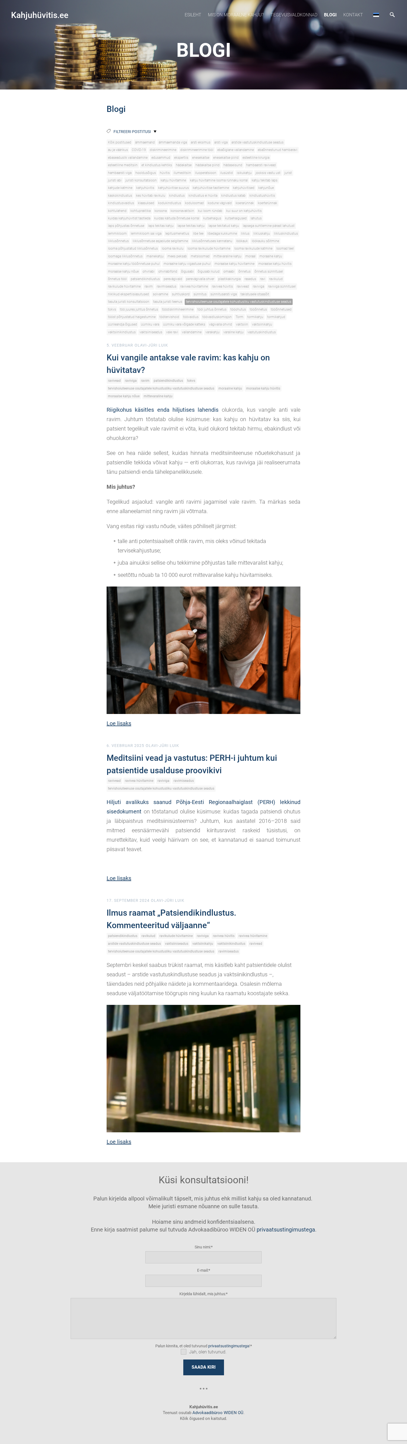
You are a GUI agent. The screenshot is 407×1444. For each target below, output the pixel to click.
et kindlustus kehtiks (156, 165)
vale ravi (172, 332)
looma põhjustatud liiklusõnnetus (133, 248)
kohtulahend (117, 211)
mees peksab (177, 256)
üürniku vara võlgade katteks (184, 324)
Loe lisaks (119, 723)
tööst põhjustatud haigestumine (132, 317)
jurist (288, 173)
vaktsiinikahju (262, 324)
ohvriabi (148, 271)
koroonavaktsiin (182, 211)
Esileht (193, 14)
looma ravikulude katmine (253, 248)
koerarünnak (245, 203)
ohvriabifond (167, 271)
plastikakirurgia (229, 279)
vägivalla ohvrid (220, 324)
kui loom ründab (210, 211)
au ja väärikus (118, 150)
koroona (160, 211)
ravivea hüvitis (222, 286)
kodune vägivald (220, 203)
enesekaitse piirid (226, 158)
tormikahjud (276, 317)
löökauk (242, 241)
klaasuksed (146, 203)
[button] (376, 14)
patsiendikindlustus (145, 279)
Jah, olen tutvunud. (207, 1352)
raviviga (258, 286)
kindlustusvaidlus (121, 203)
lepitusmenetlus (177, 233)
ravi (262, 279)
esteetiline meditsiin (123, 165)
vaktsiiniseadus (151, 332)
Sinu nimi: (203, 1247)
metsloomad (200, 256)
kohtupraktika (140, 211)
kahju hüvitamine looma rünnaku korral (219, 180)
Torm (239, 317)
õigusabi (187, 271)
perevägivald (173, 279)
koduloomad (194, 203)
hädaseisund (232, 165)
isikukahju (244, 173)
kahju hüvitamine (173, 180)
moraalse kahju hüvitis (275, 264)
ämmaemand (145, 142)
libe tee (198, 233)
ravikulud (276, 279)
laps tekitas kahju (161, 226)
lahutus (256, 218)
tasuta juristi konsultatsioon (128, 302)
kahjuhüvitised (243, 188)
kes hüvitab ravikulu (150, 196)
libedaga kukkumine (222, 233)
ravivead (243, 286)
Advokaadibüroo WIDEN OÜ (217, 1412)
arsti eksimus (200, 142)
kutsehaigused (236, 218)
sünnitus (200, 294)
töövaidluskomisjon (217, 317)
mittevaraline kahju (227, 256)
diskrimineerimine (163, 150)
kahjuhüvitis (145, 188)
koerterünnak (267, 203)
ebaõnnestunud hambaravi (277, 150)
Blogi (330, 14)
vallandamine (192, 332)
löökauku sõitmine (265, 241)
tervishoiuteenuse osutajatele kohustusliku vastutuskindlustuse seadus (238, 302)
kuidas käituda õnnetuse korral (176, 218)
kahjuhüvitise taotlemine (211, 188)
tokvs (112, 309)
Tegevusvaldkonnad (294, 14)
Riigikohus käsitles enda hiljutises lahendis (162, 409)
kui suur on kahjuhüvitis (244, 211)
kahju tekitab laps (264, 180)
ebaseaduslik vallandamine (128, 158)
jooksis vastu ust (268, 173)
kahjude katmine (120, 188)
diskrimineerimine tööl (196, 150)
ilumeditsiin (182, 173)
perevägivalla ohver (200, 279)
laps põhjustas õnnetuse (126, 226)
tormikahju (255, 317)
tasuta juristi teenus (167, 302)
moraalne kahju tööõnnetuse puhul (134, 264)
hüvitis (165, 173)
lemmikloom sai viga (146, 233)
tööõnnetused (281, 309)
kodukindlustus (169, 203)
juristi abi (115, 180)
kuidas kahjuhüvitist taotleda (129, 218)
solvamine (160, 294)
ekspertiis (181, 158)
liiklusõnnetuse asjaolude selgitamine (160, 241)
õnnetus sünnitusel (268, 271)
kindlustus (177, 196)
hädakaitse (184, 165)
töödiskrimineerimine (178, 309)
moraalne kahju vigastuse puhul (187, 264)
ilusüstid (226, 173)
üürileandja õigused (122, 324)
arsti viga (221, 142)
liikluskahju (261, 233)
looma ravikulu (173, 248)
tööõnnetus (258, 309)
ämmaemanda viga (173, 142)
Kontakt (353, 14)
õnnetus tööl (117, 279)
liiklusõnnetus (118, 241)
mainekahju (155, 256)
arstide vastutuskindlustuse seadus (257, 142)
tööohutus (238, 309)
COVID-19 (139, 150)
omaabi (229, 271)
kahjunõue (266, 188)
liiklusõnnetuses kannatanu (212, 241)
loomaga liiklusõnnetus (125, 256)
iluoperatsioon (205, 173)
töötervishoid (169, 317)
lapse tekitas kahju (191, 226)
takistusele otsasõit (255, 294)
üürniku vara (150, 324)
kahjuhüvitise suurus (173, 188)
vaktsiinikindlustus (122, 332)
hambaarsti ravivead (261, 165)
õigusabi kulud (209, 271)
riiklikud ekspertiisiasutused (128, 294)
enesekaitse (200, 158)
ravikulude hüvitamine (124, 286)
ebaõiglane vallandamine (235, 150)
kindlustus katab (233, 196)
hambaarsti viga (120, 173)
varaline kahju (233, 332)
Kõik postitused (119, 142)
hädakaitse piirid (207, 165)
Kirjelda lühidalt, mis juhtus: (202, 1294)
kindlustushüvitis (262, 196)
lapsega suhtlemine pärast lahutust (269, 226)
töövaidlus (191, 317)
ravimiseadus (166, 286)
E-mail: (202, 1270)
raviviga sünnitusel (282, 286)
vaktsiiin (242, 324)
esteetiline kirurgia (256, 158)
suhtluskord (181, 294)
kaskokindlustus (120, 196)
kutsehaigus (212, 218)
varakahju (212, 332)
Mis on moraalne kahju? (236, 14)
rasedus (250, 279)
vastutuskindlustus (262, 332)
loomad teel (285, 248)
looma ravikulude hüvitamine (208, 248)
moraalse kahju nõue (123, 271)
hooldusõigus (145, 173)
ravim (149, 286)
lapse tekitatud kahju (223, 226)
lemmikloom (117, 233)
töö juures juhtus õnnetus (139, 309)
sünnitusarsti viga (223, 294)
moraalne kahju (270, 256)
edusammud (160, 158)
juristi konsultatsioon (141, 180)
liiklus (245, 233)
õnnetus (244, 271)
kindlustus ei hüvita (203, 196)
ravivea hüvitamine (194, 286)
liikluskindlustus (286, 233)
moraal (250, 256)
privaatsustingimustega (286, 1229)
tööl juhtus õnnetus (211, 309)
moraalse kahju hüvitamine (234, 264)
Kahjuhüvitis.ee (39, 15)
